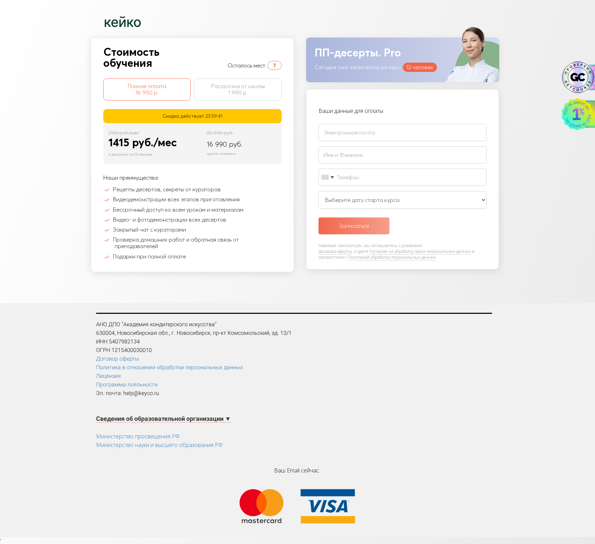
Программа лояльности (127, 384)
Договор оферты (117, 358)
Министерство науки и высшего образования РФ (159, 445)
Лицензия (108, 376)
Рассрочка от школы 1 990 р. (238, 89)
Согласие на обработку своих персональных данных (420, 251)
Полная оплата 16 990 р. (147, 89)
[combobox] (327, 177)
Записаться (354, 225)
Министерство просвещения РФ (138, 436)
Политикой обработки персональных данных (392, 257)
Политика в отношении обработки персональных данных (169, 367)
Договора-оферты (335, 251)
